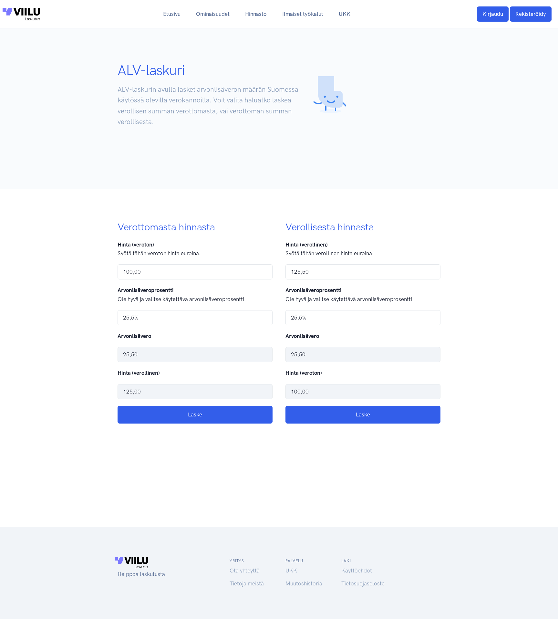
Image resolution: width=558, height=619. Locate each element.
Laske (195, 414)
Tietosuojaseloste (363, 583)
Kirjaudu (492, 14)
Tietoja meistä (247, 583)
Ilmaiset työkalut (302, 14)
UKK (344, 14)
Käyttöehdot (356, 570)
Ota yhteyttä (245, 570)
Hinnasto (256, 14)
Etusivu (172, 14)
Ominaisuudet (213, 14)
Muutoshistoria (303, 583)
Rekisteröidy (530, 14)
